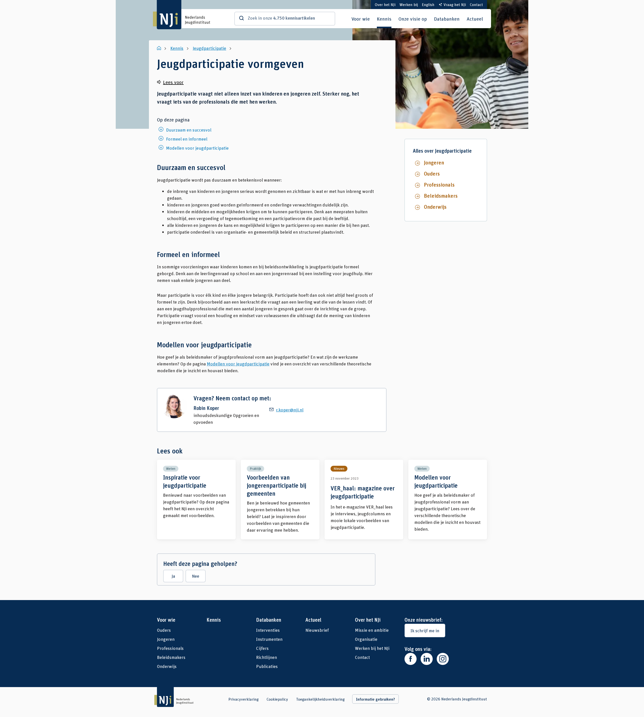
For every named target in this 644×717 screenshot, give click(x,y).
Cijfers (262, 648)
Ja (173, 576)
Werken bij (408, 4)
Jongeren (434, 162)
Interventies (268, 630)
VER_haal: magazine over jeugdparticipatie (364, 500)
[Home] (159, 48)
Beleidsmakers (441, 195)
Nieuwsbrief (317, 630)
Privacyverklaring (243, 699)
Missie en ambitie (372, 630)
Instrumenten (269, 639)
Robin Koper (206, 408)
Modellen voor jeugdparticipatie (238, 364)
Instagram (443, 659)
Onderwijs (435, 206)
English (428, 4)
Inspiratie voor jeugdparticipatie (196, 500)
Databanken (447, 18)
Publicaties (267, 666)
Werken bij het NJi (372, 648)
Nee (195, 576)
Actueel (475, 18)
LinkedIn (427, 659)
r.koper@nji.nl (289, 410)
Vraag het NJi (455, 4)
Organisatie (366, 639)
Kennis (384, 18)
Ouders (432, 173)
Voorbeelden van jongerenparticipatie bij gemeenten (280, 500)
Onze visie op (412, 18)
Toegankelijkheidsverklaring (320, 699)
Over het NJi (385, 4)
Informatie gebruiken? (375, 699)
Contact (476, 4)
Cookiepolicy (277, 699)
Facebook (411, 659)
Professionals (439, 184)
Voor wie (360, 18)
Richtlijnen (266, 657)
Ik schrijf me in (425, 630)
